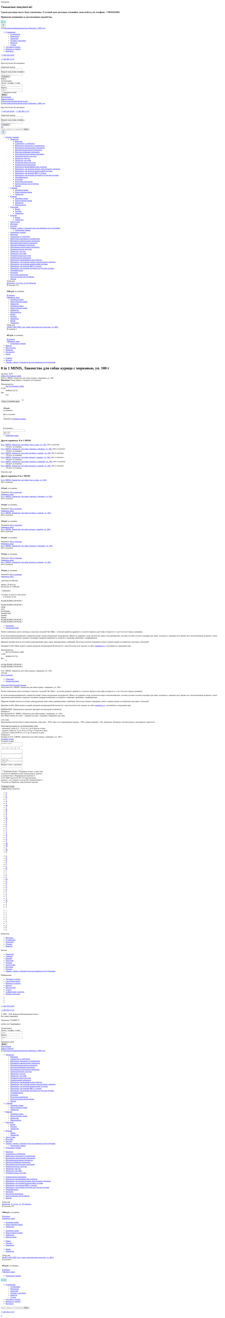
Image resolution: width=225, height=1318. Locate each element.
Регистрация (6, 97)
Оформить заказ (13, 297)
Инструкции (11, 348)
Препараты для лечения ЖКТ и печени (30, 173)
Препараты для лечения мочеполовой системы (33, 171)
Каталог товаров (12, 137)
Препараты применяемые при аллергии (31, 167)
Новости (13, 43)
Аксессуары (15, 222)
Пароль (4, 88)
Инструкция (14, 685)
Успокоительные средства (25, 163)
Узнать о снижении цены (10, 401)
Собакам (13, 188)
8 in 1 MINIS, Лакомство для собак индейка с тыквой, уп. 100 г (26, 453)
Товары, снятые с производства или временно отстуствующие (35, 228)
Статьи (13, 45)
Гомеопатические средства (25, 156)
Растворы (19, 179)
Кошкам (13, 196)
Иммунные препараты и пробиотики (30, 146)
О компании (10, 32)
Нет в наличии (16, 492)
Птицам (13, 215)
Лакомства (19, 194)
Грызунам (14, 207)
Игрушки (14, 224)
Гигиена (13, 226)
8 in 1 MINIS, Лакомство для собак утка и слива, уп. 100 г (24, 445)
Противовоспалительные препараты (29, 154)
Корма (17, 209)
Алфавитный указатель (15, 992)
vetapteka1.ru (100, 646)
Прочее (18, 186)
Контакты (9, 51)
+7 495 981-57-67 (7, 59)
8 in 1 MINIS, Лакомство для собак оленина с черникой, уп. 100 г (27, 462)
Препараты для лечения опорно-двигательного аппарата (37, 169)
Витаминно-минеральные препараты (30, 148)
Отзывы (23, 685)
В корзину (11, 295)
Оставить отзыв (7, 739)
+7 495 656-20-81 (7, 55)
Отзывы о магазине (18, 41)
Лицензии (10, 942)
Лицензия (14, 38)
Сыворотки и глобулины (25, 144)
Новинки (9, 350)
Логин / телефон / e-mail (10, 83)
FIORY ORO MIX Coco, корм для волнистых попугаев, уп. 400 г (32, 327)
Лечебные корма (21, 190)
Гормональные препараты (25, 165)
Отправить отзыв (8, 786)
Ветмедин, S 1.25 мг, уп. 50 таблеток (21, 283)
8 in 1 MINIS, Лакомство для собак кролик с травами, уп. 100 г (26, 457)
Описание (10, 626)
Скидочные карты (13, 981)
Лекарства (14, 139)
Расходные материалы (24, 182)
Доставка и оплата (13, 47)
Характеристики (12, 628)
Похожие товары (19, 419)
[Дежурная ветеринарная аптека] (14, 101)
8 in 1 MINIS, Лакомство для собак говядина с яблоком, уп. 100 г (27, 449)
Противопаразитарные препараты (28, 150)
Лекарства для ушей (23, 160)
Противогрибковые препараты (27, 152)
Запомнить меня (9, 92)
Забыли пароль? (7, 99)
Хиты (8, 354)
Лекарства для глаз (22, 158)
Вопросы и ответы (13, 49)
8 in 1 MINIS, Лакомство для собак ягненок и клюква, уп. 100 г (26, 466)
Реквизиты (14, 36)
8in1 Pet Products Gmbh (15, 386)
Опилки (18, 211)
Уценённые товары (18, 232)
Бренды (9, 346)
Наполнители (20, 205)
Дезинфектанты (21, 177)
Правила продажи (13, 994)
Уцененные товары (22, 230)
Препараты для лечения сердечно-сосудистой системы (37, 175)
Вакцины (18, 141)
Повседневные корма (23, 192)
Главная (9, 358)
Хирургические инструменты (27, 184)
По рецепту (10, 352)
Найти (26, 129)
